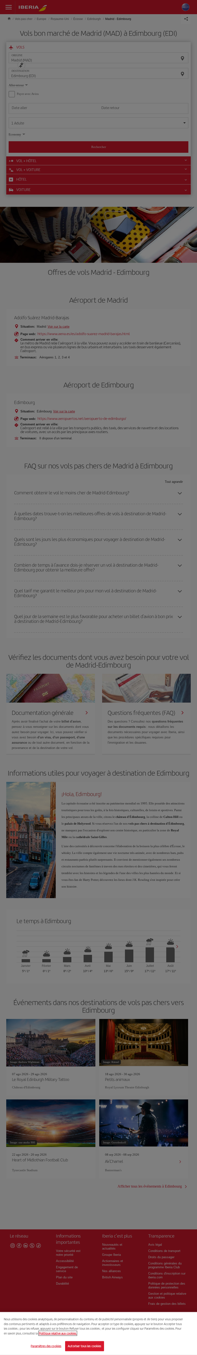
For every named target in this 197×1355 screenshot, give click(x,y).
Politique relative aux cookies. (58, 1333)
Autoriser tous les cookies (84, 1346)
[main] (98, 1333)
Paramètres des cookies (46, 1346)
